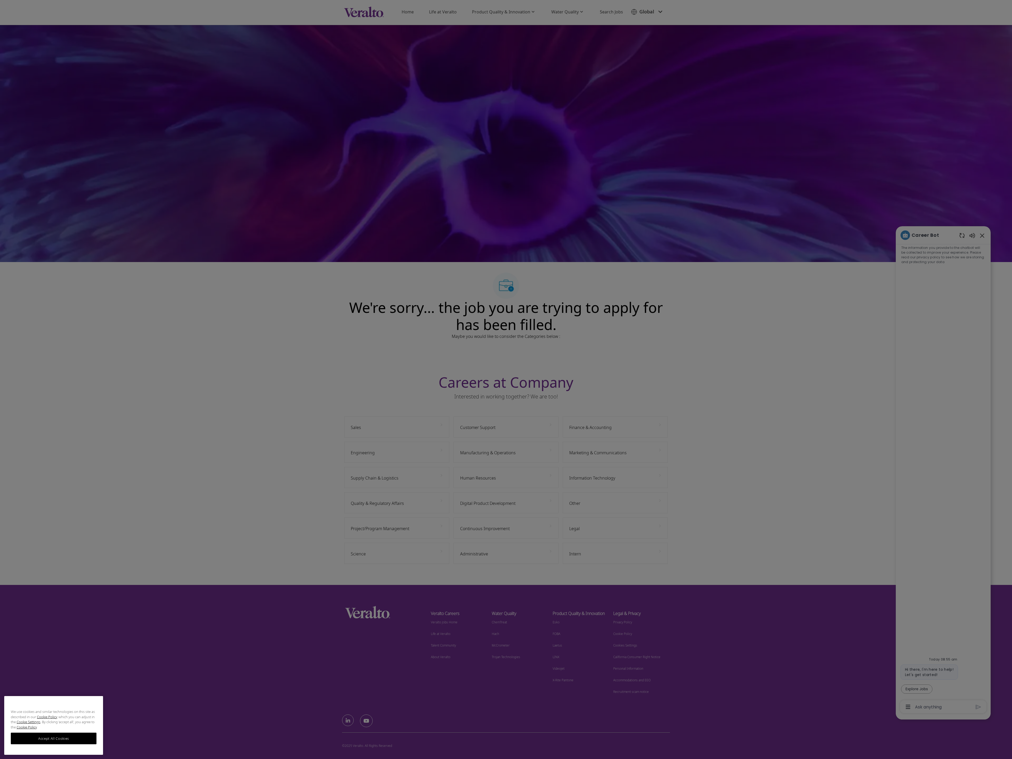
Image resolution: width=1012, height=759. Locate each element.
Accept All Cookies (53, 738)
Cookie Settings (28, 722)
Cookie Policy (47, 716)
